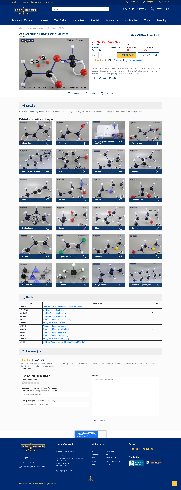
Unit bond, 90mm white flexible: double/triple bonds (63, 307)
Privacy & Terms (111, 458)
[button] (164, 2)
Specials (95, 20)
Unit (47, 28)
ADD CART (127, 55)
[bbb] (136, 463)
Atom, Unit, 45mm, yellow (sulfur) (56, 339)
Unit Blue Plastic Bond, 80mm (54, 316)
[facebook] (94, 78)
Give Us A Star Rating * (30, 380)
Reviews (109, 94)
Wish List (150, 55)
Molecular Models (22, 20)
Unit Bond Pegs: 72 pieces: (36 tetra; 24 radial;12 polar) (64, 342)
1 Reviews (116, 60)
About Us (95, 454)
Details (75, 94)
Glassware (112, 20)
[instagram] (144, 448)
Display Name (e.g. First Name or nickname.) (38, 401)
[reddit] (114, 78)
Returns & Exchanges (113, 461)
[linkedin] (104, 78)
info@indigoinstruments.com (34, 466)
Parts (92, 94)
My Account (110, 451)
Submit (101, 421)
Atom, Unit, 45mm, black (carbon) (56, 329)
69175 (61, 28)
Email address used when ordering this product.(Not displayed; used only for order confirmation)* (40, 389)
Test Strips (60, 20)
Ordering (95, 461)
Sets (54, 28)
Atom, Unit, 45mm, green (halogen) (56, 332)
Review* (95, 376)
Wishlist (108, 454)
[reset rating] (23, 382)
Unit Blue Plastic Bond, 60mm (54, 313)
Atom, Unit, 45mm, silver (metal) (55, 336)
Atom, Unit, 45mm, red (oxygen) (55, 326)
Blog (94, 464)
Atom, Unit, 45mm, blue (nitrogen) (56, 323)
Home (22, 28)
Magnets (43, 20)
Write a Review (135, 60)
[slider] (32, 382)
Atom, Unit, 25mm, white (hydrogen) (57, 320)
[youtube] (147, 448)
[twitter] (99, 78)
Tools (147, 20)
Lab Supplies (131, 20)
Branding (162, 20)
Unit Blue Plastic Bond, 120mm (55, 310)
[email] (119, 78)
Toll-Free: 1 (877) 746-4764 (32, 2)
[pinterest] (109, 78)
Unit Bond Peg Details (35, 111)
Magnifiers (78, 20)
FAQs (94, 458)
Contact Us (110, 464)
